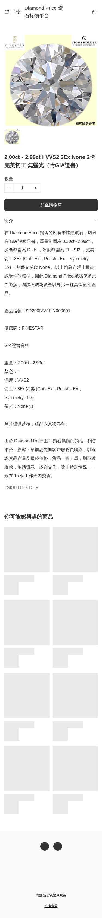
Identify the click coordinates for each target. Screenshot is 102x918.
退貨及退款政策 (54, 895)
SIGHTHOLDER (23, 487)
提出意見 (51, 906)
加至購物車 (51, 205)
